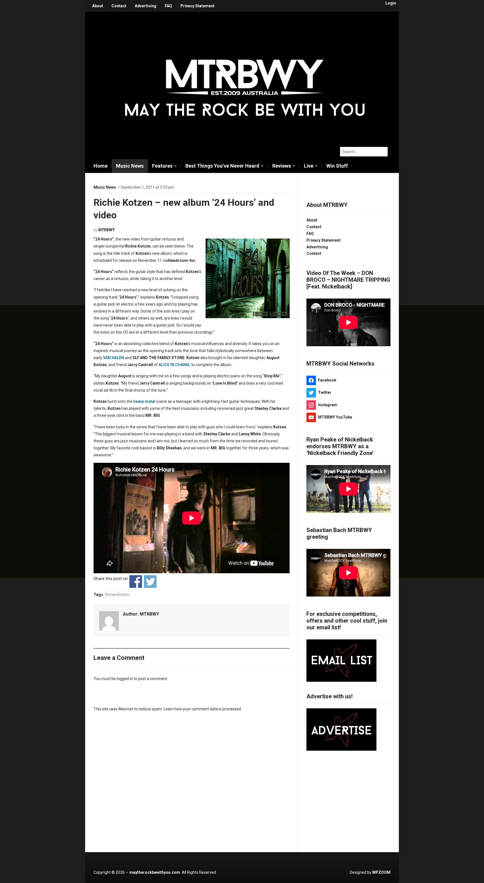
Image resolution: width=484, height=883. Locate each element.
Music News (130, 166)
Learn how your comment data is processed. (203, 709)
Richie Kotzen (117, 594)
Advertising (145, 6)
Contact (118, 6)
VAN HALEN (113, 357)
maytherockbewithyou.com (154, 872)
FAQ (168, 6)
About (97, 6)
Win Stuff (337, 166)
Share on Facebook (135, 581)
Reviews (281, 166)
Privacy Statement (197, 6)
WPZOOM (381, 872)
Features (162, 166)
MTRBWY (106, 230)
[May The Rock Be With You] (245, 76)
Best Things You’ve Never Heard (222, 166)
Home (101, 166)
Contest (313, 253)
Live (308, 166)
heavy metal (144, 401)
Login (390, 3)
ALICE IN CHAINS (174, 364)
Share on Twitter (150, 581)
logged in (125, 678)
